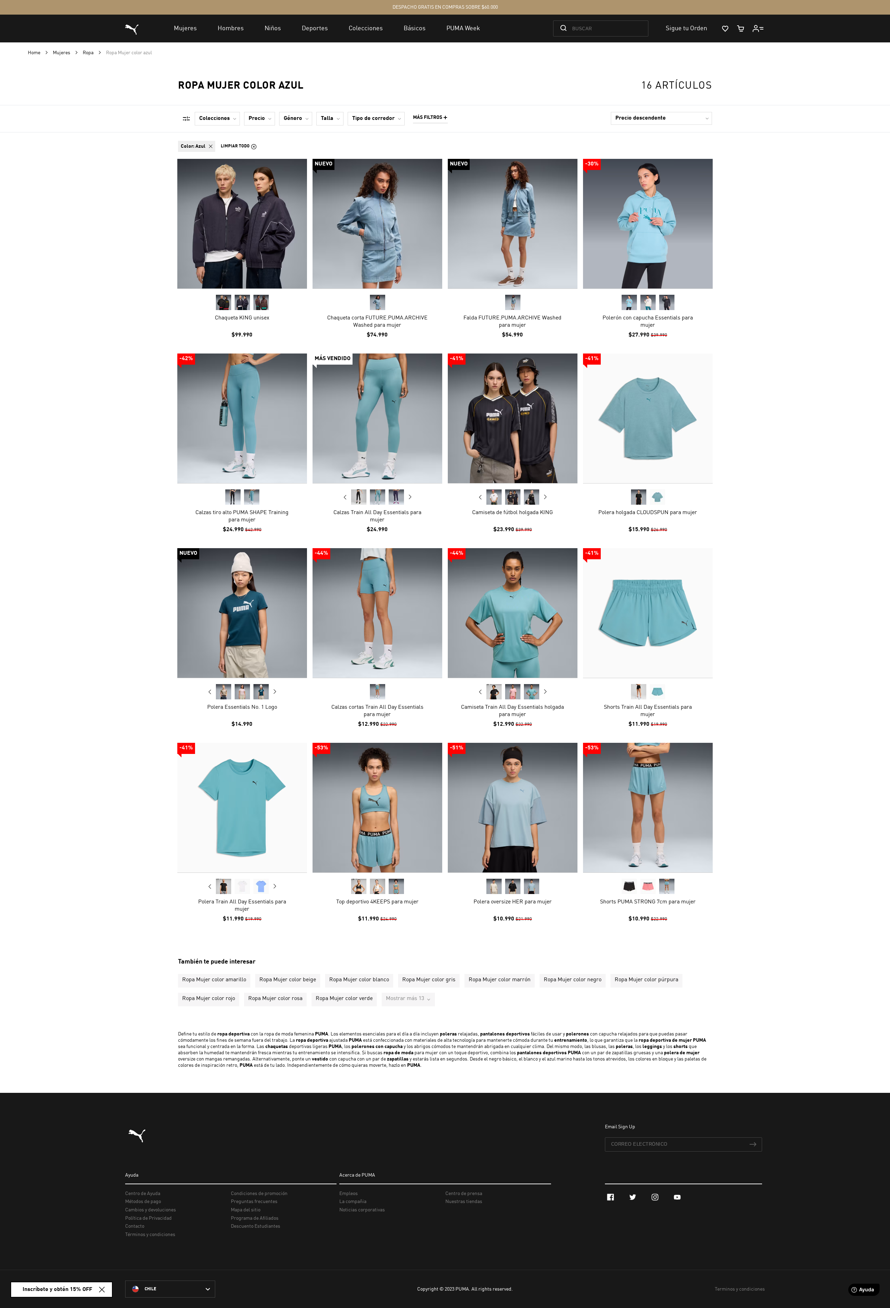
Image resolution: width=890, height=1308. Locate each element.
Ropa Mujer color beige (287, 980)
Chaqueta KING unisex (242, 318)
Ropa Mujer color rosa (275, 998)
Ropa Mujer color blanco (359, 980)
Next (410, 497)
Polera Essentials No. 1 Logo (242, 707)
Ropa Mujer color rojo (208, 998)
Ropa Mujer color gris (428, 980)
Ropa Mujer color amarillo (214, 980)
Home (34, 52)
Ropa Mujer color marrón (500, 980)
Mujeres (62, 52)
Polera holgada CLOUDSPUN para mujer (647, 512)
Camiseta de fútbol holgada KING (512, 512)
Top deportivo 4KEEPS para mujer (377, 902)
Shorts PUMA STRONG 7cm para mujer (648, 902)
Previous (345, 497)
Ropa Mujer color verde (344, 998)
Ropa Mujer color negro (572, 980)
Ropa (89, 52)
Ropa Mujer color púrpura (646, 980)
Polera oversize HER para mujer (513, 902)
